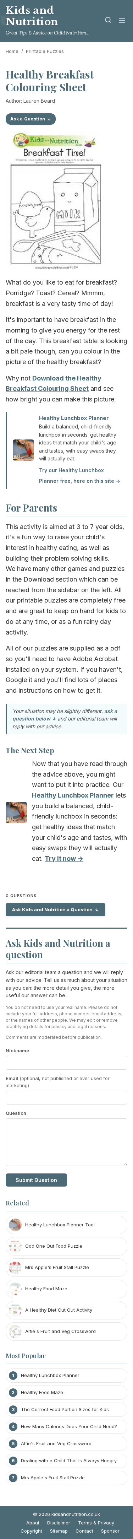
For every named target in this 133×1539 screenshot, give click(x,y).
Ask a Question (27, 119)
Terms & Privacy (96, 1523)
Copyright (31, 1531)
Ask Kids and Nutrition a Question (52, 909)
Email (58, 1082)
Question (16, 1113)
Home (12, 51)
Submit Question (36, 1180)
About (32, 1523)
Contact (84, 1531)
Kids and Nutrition (32, 16)
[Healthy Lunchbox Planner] (16, 814)
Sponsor (110, 1531)
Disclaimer (58, 1523)
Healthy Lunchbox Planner (74, 418)
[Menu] (122, 21)
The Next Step (30, 750)
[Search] (108, 21)
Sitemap (59, 1531)
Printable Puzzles (45, 51)
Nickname (17, 1050)
